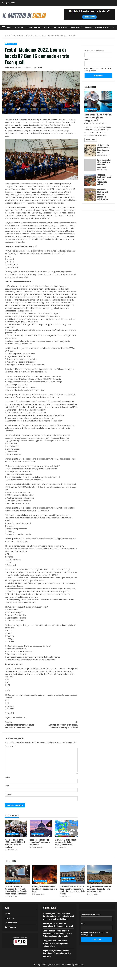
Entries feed (9, 918)
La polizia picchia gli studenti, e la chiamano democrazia (90, 165)
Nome (7, 777)
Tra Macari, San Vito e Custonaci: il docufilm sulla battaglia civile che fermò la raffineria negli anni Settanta (17, 874)
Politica (47, 27)
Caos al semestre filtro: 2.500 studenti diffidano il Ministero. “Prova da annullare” (16, 828)
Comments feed (11, 922)
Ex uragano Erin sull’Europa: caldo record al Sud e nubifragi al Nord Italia (66, 828)
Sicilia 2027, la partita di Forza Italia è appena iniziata (90, 150)
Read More (90, 140)
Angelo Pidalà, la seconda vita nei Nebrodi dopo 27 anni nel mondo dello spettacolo (57, 953)
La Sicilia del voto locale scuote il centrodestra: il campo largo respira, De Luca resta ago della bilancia (72, 874)
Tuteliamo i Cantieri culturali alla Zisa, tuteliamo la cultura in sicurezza (90, 180)
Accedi (7, 913)
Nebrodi (88, 27)
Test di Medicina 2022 (18, 718)
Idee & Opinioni (76, 27)
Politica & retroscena (69, 881)
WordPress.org (10, 927)
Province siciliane (34, 27)
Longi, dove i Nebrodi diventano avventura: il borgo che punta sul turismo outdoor (99, 874)
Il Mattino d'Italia (10, 44)
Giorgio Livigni (11, 67)
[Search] (114, 27)
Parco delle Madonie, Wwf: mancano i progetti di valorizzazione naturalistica (90, 194)
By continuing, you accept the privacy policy (97, 69)
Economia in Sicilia (102, 27)
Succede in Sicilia (60, 27)
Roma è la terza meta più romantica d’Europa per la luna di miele (41, 828)
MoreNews (67, 964)
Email (7, 785)
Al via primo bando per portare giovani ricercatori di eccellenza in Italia (19, 725)
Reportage (19, 27)
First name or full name (94, 51)
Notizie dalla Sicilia (13, 881)
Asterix (88, 123)
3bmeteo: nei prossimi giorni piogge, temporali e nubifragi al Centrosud (63, 725)
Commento (10, 746)
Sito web (8, 794)
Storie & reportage (96, 881)
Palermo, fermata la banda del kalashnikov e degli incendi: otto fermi (44, 874)
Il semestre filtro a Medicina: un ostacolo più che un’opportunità (98, 101)
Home (9, 27)
